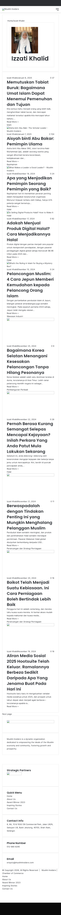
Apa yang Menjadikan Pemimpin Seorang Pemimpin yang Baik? (29, 183)
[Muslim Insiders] (10, 9)
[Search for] (52, 10)
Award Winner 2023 (16, 802)
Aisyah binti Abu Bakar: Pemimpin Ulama (30, 141)
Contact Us (12, 808)
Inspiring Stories (14, 805)
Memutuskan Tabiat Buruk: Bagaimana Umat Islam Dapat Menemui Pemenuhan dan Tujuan (29, 93)
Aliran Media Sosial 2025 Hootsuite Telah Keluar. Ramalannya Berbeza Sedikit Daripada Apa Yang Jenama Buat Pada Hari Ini (28, 672)
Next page (7, 714)
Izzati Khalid (30, 58)
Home (10, 21)
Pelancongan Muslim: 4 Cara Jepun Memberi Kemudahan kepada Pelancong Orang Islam (30, 285)
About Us (11, 799)
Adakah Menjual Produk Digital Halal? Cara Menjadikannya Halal (28, 231)
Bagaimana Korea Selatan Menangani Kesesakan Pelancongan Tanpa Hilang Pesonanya (28, 361)
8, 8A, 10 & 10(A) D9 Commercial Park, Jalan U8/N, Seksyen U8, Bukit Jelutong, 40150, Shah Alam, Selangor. (30, 827)
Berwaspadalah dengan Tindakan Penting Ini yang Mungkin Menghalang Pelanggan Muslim (29, 517)
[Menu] (57, 10)
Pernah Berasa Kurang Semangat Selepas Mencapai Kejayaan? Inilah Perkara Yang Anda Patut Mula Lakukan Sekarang (30, 437)
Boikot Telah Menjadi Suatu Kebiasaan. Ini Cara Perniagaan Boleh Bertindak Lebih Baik (29, 593)
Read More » (13, 122)
